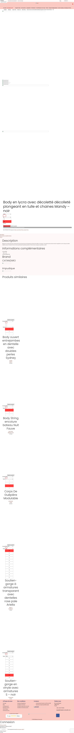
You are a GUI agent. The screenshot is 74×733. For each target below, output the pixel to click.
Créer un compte (3, 725)
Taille (4, 327)
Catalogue (9, 9)
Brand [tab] (1, 237)
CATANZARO (10, 697)
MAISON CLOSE (11, 432)
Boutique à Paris (6, 707)
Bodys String (24, 9)
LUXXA (10, 502)
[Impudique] (6, 271)
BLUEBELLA (11, 608)
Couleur (3, 321)
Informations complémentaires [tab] (5, 235)
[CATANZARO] (6, 263)
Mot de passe (3, 727)
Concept (4, 703)
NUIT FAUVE (11, 431)
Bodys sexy (19, 9)
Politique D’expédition (21, 703)
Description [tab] (2, 234)
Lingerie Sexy (14, 9)
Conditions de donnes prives (22, 707)
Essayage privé (6, 706)
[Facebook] (58, 715)
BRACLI (10, 362)
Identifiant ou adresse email (6, 726)
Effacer (4, 223)
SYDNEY (10, 360)
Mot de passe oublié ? (20, 729)
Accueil (5, 9)
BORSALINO (11, 501)
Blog (4, 704)
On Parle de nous (6, 710)
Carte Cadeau (5, 709)
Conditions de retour (21, 704)
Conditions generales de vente (23, 706)
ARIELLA (10, 607)
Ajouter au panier (7, 226)
